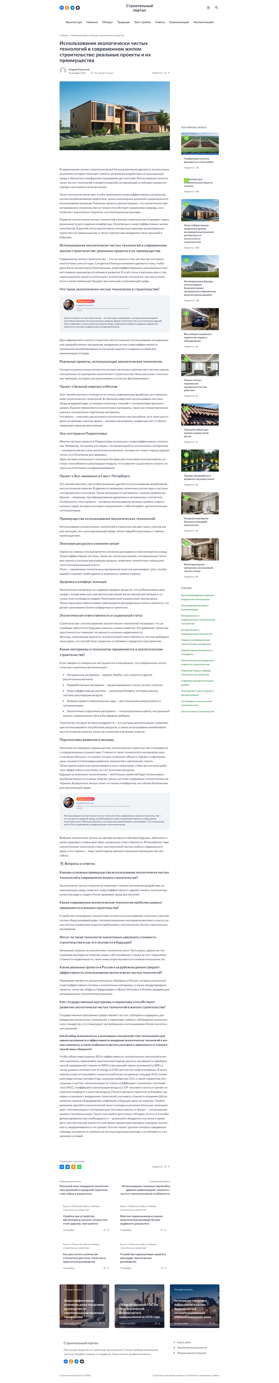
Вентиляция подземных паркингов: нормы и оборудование (198, 337)
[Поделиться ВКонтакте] (62, 1167)
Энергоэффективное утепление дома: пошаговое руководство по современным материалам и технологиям (84, 1309)
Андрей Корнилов (78, 69)
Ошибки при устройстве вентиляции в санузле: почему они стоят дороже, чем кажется (85, 1219)
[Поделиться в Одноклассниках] (73, 1167)
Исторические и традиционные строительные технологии (198, 619)
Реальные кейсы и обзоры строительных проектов (196, 672)
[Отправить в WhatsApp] (79, 1167)
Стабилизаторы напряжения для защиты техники (198, 182)
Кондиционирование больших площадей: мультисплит (196, 522)
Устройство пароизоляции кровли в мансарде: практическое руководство (143, 1257)
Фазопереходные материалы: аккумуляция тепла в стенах (198, 568)
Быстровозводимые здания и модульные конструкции (197, 597)
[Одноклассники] (67, 8)
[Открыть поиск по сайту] (216, 7)
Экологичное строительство (197, 711)
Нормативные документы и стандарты (197, 652)
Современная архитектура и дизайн (197, 682)
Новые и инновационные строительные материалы (196, 641)
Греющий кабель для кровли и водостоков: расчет (196, 433)
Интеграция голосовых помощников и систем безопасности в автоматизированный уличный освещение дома (192, 1309)
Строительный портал (139, 7)
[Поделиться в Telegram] (67, 1167)
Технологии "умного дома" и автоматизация (197, 692)
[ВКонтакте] (62, 8)
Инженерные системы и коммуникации (195, 607)
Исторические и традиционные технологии (196, 631)
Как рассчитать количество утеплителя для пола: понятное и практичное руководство (84, 1257)
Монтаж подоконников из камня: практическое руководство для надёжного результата (141, 1219)
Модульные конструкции (191, 1352)
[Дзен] (78, 8)
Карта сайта (184, 1342)
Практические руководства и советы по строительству (197, 662)
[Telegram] (72, 8)
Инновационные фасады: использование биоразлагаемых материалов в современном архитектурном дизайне (200, 288)
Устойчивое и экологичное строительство (196, 703)
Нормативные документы (192, 1347)
